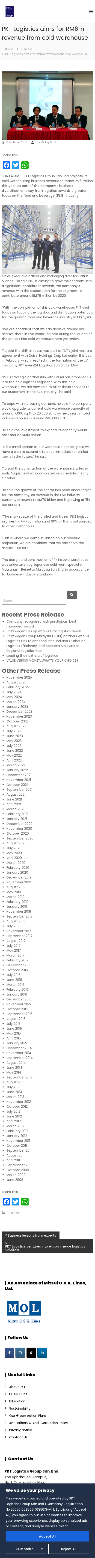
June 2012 (14, 1116)
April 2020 (14, 858)
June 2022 (14, 750)
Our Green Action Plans (28, 1415)
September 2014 (19, 1057)
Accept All (47, 1536)
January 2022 (17, 770)
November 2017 (18, 931)
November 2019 (18, 882)
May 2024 (14, 697)
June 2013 (14, 1092)
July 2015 (13, 1023)
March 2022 (15, 765)
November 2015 (18, 1004)
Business (26, 49)
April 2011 (13, 1160)
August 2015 (15, 1018)
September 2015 (19, 1014)
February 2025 (17, 687)
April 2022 (14, 760)
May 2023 (14, 740)
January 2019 (16, 906)
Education (17, 1401)
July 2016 (13, 975)
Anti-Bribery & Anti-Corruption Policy (38, 1423)
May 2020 (14, 853)
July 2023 (13, 731)
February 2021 (17, 814)
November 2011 (18, 1140)
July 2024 (14, 692)
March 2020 (15, 862)
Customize (24, 1549)
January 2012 (16, 1135)
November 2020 (19, 828)
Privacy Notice (20, 1430)
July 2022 (13, 745)
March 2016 (15, 984)
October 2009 (17, 1170)
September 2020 (19, 838)
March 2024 (16, 701)
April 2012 (13, 1121)
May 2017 (13, 950)
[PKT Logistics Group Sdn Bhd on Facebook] (9, 1353)
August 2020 (16, 843)
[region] (47, 1520)
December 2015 (18, 999)
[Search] (72, 595)
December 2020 (19, 823)
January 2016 (16, 994)
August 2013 (15, 1082)
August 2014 (16, 1062)
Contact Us (18, 1437)
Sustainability (19, 1408)
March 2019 (15, 897)
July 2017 (13, 945)
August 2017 (16, 940)
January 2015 (16, 1043)
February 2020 (17, 867)
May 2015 (13, 1033)
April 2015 (13, 1038)
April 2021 (13, 804)
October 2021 (17, 784)
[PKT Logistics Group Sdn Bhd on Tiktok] (31, 1353)
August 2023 (16, 726)
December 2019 (19, 877)
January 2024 (17, 706)
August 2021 (15, 794)
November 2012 (18, 1101)
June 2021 (14, 799)
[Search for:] (34, 600)
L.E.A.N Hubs (18, 1394)
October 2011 (16, 1145)
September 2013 (19, 1077)
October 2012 (17, 1106)
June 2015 (14, 1028)
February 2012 (17, 1131)
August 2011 (15, 1155)
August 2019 (16, 887)
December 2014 (19, 1048)
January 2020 (17, 872)
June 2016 (14, 979)
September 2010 (19, 1165)
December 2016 (19, 965)
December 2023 (19, 711)
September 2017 (19, 936)
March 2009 (16, 1175)
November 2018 (18, 911)
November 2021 (18, 779)
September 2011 (18, 1150)
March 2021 (15, 809)
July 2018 (13, 926)
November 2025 (19, 677)
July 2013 (13, 1087)
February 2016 (17, 989)
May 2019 (13, 892)
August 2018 (16, 921)
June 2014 (14, 1067)
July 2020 (13, 848)
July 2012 (13, 1111)
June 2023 (14, 736)
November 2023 (19, 716)
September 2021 (19, 789)
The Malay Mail (45, 142)
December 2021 (18, 775)
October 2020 (17, 833)
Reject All (69, 1549)
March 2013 (15, 1096)
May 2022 (14, 755)
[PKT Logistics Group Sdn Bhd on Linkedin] (42, 1353)
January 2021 (16, 819)
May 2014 (13, 1072)
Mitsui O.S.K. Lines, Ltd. (45, 1285)
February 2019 (17, 901)
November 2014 (18, 1053)
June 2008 (14, 1179)
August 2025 (16, 682)
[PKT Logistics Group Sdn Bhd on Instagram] (20, 1353)
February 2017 (17, 960)
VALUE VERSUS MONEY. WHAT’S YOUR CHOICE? (42, 660)
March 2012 (15, 1126)
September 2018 (19, 916)
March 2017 (15, 955)
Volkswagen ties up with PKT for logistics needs (44, 631)
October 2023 (17, 721)
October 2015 (17, 1009)
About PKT (17, 1387)
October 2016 (17, 970)
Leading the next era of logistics (32, 655)
